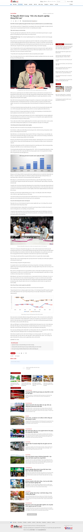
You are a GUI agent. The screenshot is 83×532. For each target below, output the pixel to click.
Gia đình (30, 4)
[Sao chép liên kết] (18, 21)
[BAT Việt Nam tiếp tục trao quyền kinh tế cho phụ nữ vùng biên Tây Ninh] (17, 433)
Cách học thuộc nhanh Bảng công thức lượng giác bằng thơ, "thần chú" (63, 56)
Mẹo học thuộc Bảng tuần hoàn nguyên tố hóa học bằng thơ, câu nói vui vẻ (64, 68)
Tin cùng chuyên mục (16, 387)
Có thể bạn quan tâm (16, 373)
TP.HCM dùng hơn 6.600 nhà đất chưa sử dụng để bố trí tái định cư (63, 100)
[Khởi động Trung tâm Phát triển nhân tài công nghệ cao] (37, 378)
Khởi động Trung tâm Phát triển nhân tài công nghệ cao (37, 384)
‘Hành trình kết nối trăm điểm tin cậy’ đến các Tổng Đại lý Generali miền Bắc (38, 405)
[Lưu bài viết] (20, 21)
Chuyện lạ (46, 4)
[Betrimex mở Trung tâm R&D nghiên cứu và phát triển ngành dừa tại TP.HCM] (17, 507)
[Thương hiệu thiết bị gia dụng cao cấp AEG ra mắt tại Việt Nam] (26, 378)
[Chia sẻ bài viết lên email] (16, 21)
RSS (72, 4)
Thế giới (25, 4)
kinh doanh (17, 356)
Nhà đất (27, 416)
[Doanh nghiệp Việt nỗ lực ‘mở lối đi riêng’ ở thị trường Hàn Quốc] (17, 495)
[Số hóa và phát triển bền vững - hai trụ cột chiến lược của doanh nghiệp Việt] (17, 483)
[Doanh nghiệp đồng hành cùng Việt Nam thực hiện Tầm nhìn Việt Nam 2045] (17, 472)
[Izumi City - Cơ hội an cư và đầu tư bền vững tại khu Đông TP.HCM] (17, 420)
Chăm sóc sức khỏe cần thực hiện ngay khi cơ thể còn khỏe (48, 384)
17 (69, 56)
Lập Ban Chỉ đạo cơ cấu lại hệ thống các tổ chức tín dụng (23, 344)
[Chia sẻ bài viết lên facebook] (11, 21)
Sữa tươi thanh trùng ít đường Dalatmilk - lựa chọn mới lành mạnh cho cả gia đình (38, 457)
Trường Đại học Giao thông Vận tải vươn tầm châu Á (14, 384)
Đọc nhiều (60, 44)
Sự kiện (56, 4)
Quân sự (51, 4)
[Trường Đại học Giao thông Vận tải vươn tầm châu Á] (15, 378)
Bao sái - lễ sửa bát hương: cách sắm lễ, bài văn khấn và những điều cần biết (64, 80)
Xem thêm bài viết (32, 514)
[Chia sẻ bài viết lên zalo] (13, 21)
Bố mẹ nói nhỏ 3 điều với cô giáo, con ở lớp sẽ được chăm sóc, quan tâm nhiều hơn (64, 72)
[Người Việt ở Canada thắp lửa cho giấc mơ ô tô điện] (17, 446)
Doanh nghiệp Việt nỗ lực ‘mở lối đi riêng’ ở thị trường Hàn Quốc (38, 493)
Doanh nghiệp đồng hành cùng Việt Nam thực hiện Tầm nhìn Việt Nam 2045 (38, 470)
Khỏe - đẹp (41, 4)
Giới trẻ (35, 4)
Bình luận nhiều (68, 44)
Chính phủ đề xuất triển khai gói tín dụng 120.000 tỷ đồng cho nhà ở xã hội (26, 346)
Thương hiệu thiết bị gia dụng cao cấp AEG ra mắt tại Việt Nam (26, 384)
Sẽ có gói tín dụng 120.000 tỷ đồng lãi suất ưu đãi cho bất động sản (25, 348)
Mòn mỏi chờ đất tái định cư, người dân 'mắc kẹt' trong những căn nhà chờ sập (63, 95)
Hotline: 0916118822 (52, 1)
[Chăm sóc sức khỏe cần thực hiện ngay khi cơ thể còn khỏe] (48, 378)
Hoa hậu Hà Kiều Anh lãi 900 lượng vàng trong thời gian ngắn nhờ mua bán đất (68, 89)
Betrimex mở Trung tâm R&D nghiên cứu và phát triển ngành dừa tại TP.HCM (39, 505)
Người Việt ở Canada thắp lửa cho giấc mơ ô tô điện (38, 444)
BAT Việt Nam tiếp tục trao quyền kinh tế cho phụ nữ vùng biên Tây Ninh (39, 431)
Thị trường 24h (28, 390)
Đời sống (14, 4)
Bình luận (13, 353)
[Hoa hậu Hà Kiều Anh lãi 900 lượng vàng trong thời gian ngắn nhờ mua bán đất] (60, 89)
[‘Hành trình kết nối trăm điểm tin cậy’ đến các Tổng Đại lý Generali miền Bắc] (17, 407)
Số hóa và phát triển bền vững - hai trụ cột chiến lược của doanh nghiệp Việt (38, 481)
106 (59, 76)
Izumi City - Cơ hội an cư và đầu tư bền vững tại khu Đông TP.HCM (38, 418)
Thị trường (20, 4)
